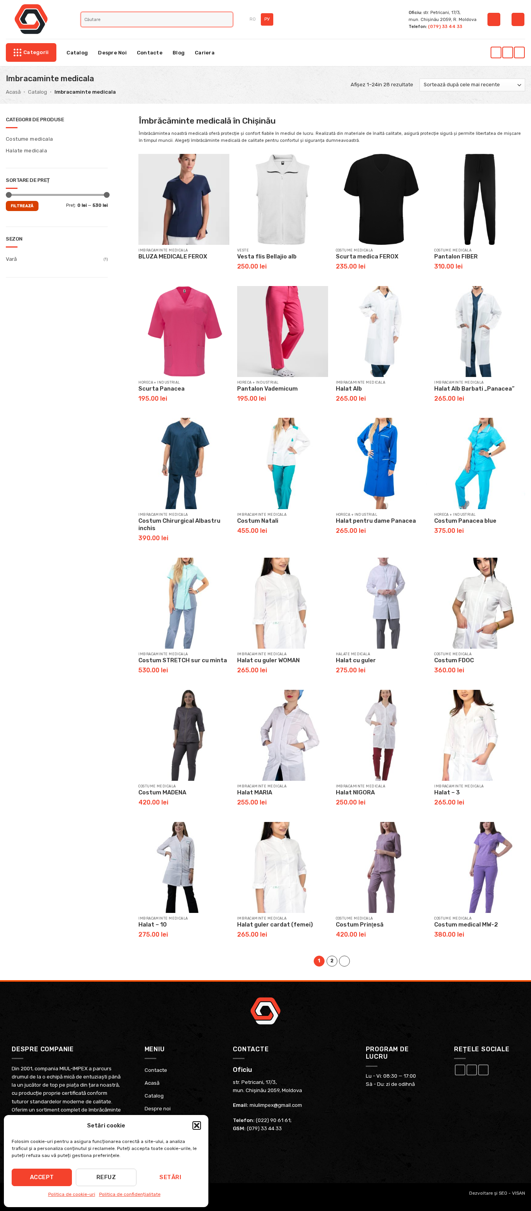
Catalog (77, 53)
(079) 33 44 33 (445, 26)
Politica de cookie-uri (71, 1194)
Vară (11, 259)
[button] (197, 1125)
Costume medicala (29, 139)
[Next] (344, 961)
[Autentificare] (493, 19)
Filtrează (22, 206)
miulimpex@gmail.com (276, 1105)
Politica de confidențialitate (130, 1194)
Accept (42, 1177)
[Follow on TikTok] (519, 52)
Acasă (13, 92)
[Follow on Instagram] (507, 52)
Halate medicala (26, 151)
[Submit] (227, 19)
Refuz (106, 1177)
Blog (179, 53)
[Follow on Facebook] (496, 52)
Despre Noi (112, 53)
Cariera (205, 53)
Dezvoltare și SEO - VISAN (497, 1193)
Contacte (149, 53)
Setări (170, 1177)
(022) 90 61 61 (273, 1120)
